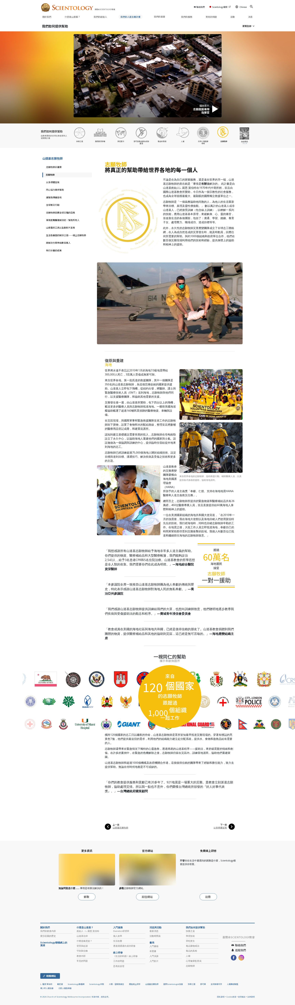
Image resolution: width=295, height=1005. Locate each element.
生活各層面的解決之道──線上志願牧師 (66, 235)
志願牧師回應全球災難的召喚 (60, 212)
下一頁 (223, 825)
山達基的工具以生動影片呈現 (60, 227)
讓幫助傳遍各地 (54, 197)
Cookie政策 (231, 996)
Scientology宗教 (96, 984)
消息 (250, 16)
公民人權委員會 (65, 988)
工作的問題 (118, 961)
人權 (188, 955)
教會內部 (81, 955)
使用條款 (241, 996)
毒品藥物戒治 (192, 945)
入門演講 (154, 956)
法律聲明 (251, 996)
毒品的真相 (191, 950)
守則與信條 (82, 950)
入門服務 (118, 927)
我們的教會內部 (48, 931)
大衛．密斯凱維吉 (116, 984)
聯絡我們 (200, 6)
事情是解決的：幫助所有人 (62, 220)
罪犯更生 (190, 940)
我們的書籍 (160, 16)
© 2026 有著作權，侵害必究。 (75, 996)
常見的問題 (211, 16)
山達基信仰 (82, 935)
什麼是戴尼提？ (84, 940)
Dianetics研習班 (121, 931)
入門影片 (154, 961)
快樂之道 (190, 931)
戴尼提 (60, 984)
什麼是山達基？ (72, 16)
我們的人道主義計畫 (131, 16)
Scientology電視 (219, 6)
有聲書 (153, 951)
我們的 (100, 16)
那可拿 (203, 984)
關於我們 (46, 16)
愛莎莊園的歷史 (48, 935)
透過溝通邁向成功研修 (124, 945)
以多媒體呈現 (220, 827)
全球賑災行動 (52, 204)
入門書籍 (154, 946)
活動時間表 (155, 935)
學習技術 (190, 935)
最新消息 (154, 931)
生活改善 (117, 940)
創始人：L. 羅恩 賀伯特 (88, 931)
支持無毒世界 (216, 984)
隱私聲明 (220, 996)
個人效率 (117, 935)
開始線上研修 (134, 984)
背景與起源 (82, 945)
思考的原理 (118, 966)
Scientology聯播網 (76, 984)
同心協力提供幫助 (55, 189)
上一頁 (116, 825)
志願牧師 (50, 174)
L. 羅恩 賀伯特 (46, 984)
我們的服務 (186, 16)
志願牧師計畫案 (54, 167)
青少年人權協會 (46, 988)
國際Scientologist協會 (173, 984)
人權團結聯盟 (232, 984)
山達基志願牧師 (120, 827)
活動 (232, 16)
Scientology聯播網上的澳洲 (53, 944)
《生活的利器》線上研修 (125, 956)
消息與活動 (155, 927)
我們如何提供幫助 (55, 26)
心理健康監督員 (193, 960)
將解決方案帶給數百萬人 (58, 242)
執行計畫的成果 (54, 250)
